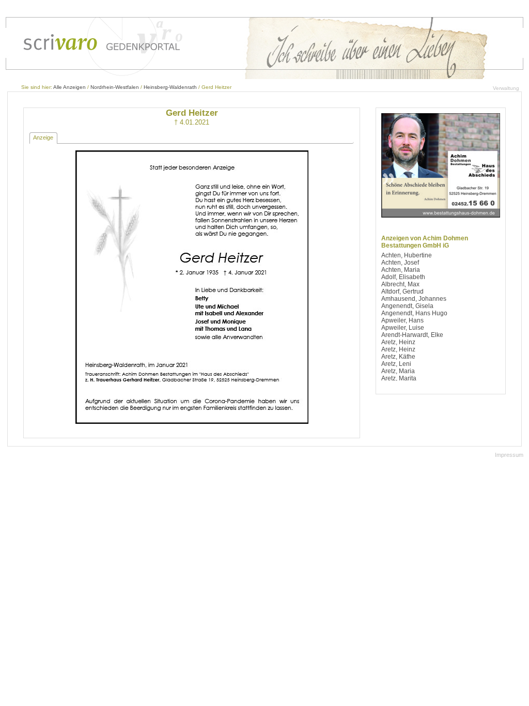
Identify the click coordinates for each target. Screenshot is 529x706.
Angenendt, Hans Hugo (414, 313)
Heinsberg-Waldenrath (170, 87)
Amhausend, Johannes (413, 298)
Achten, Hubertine (406, 255)
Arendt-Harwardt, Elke (412, 335)
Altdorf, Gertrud (402, 291)
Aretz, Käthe (398, 356)
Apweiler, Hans (402, 320)
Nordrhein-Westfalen (114, 87)
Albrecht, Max (400, 284)
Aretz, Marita (398, 378)
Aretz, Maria (398, 371)
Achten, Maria (400, 269)
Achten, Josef (400, 262)
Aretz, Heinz (398, 342)
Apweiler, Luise (402, 327)
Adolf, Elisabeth (403, 277)
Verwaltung (506, 88)
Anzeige (43, 137)
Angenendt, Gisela (407, 306)
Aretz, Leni (396, 363)
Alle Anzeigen (69, 87)
